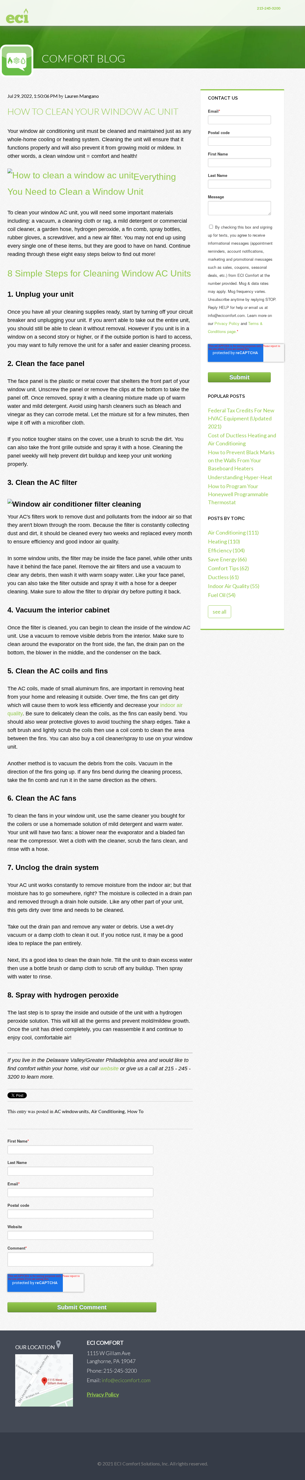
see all (219, 612)
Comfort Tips (228, 568)
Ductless (223, 577)
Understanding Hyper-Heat (240, 477)
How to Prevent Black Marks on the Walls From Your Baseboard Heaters (241, 460)
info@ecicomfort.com (126, 1380)
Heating (224, 541)
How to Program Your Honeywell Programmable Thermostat (238, 494)
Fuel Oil (222, 595)
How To (135, 1111)
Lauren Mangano (82, 96)
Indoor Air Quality (233, 586)
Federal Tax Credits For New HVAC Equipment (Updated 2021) (241, 418)
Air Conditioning (108, 1111)
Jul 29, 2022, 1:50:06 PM (32, 96)
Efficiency (226, 550)
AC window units (72, 1111)
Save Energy (227, 559)
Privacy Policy (226, 323)
